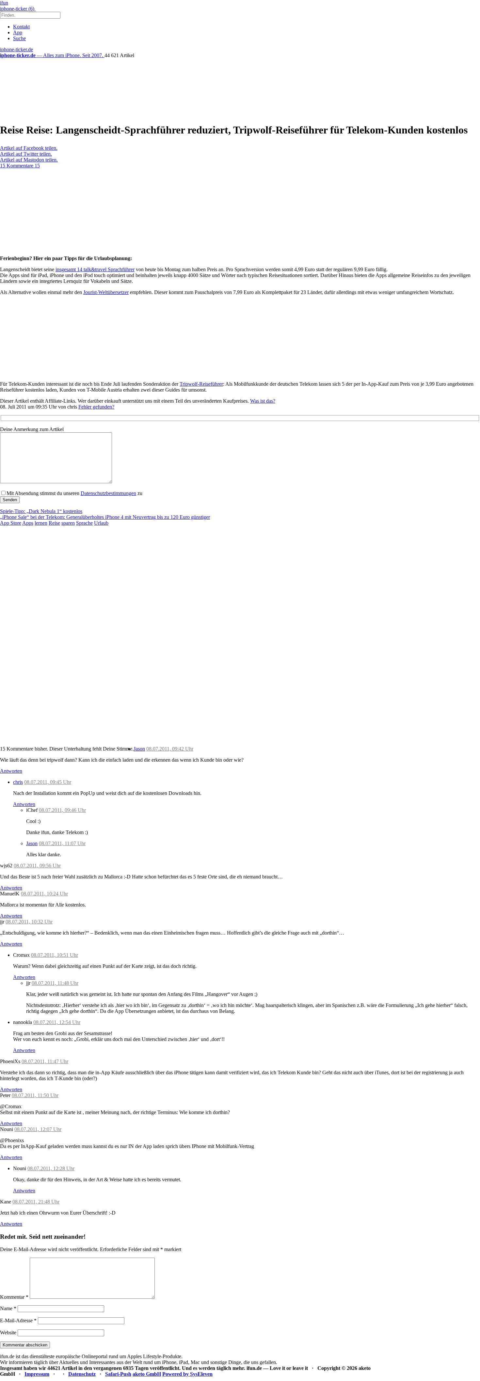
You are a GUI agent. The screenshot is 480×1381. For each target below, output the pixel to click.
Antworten (11, 771)
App (17, 32)
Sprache (84, 523)
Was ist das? (262, 401)
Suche (19, 38)
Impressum (36, 1374)
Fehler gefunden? (96, 407)
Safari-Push (118, 1374)
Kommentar (14, 1297)
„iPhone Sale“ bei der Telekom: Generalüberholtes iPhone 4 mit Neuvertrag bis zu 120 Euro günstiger (105, 517)
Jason (139, 749)
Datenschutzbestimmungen (108, 493)
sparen (68, 523)
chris (18, 782)
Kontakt (21, 26)
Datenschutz (82, 1374)
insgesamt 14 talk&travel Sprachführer (95, 269)
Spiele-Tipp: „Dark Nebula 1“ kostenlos (41, 511)
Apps (27, 523)
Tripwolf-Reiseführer (201, 384)
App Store (10, 523)
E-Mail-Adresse (18, 1320)
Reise (54, 523)
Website (8, 1332)
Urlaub (101, 523)
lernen (41, 523)
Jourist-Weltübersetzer (106, 292)
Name (8, 1308)
